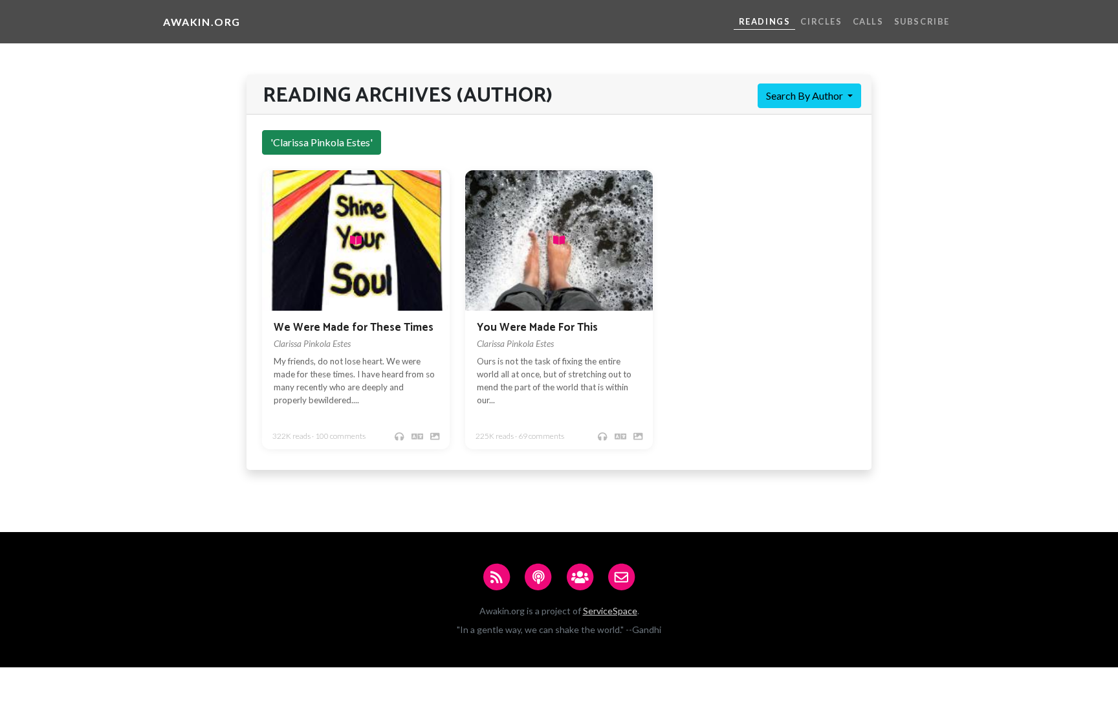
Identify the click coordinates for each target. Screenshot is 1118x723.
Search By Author (805, 95)
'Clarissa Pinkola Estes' (321, 142)
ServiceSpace (610, 610)
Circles (821, 21)
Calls (868, 21)
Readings (765, 21)
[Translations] (417, 436)
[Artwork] (434, 436)
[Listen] (399, 436)
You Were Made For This (537, 328)
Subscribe (922, 21)
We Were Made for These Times (353, 328)
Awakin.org (202, 22)
